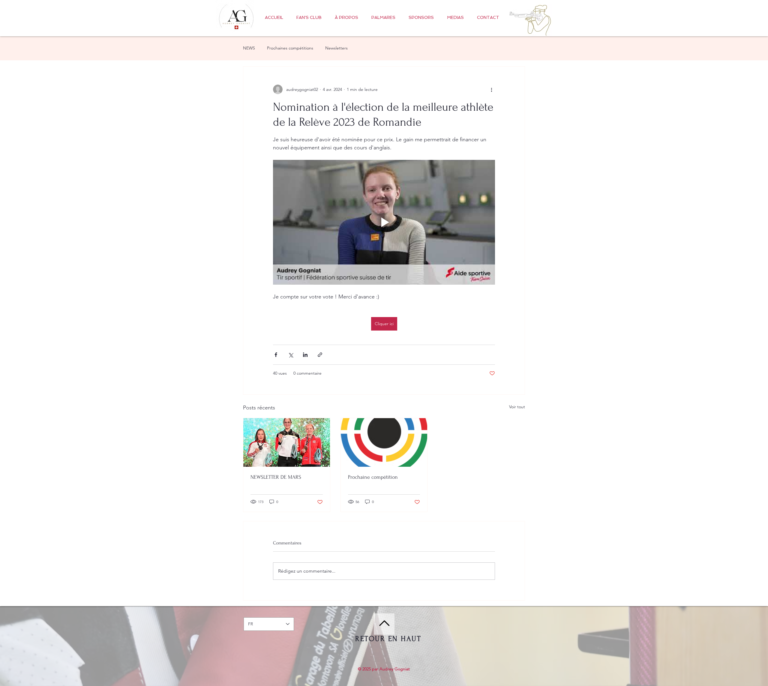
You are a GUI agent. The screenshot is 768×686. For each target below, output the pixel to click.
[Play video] (384, 222)
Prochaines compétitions (290, 48)
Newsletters (336, 48)
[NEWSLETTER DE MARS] (286, 442)
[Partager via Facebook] (276, 355)
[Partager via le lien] (320, 355)
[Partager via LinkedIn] (305, 355)
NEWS (249, 48)
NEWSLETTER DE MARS (275, 477)
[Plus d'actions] (491, 89)
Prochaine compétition (373, 477)
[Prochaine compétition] (384, 442)
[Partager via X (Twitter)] (290, 355)
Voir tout (517, 406)
